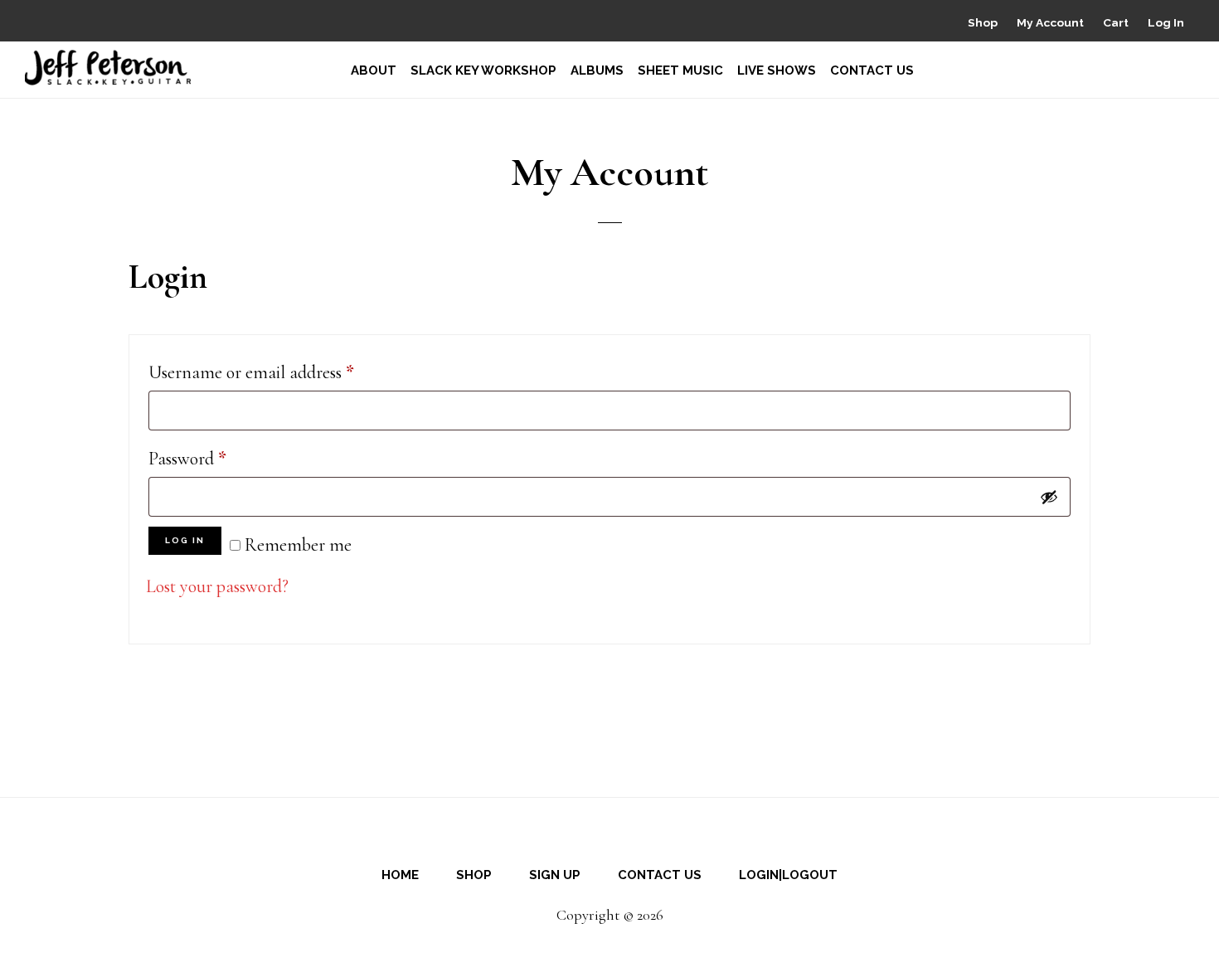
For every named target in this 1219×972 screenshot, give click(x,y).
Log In (1166, 22)
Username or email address (283, 372)
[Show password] (1049, 497)
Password (219, 458)
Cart (1116, 22)
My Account (1050, 22)
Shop (983, 22)
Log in (185, 540)
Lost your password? (217, 586)
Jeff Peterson (108, 68)
